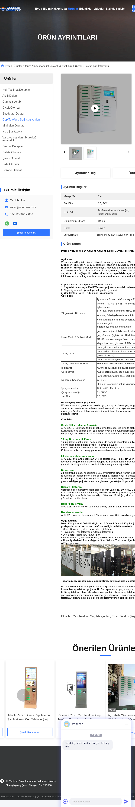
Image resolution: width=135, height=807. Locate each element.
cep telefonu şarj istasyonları (91, 616)
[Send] (126, 801)
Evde (38, 8)
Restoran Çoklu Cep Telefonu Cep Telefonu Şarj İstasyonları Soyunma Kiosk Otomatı (80, 718)
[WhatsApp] (7, 223)
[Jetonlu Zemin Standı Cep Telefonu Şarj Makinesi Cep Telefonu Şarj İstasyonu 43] (30, 687)
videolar (99, 8)
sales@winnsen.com (23, 207)
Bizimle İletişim (115, 8)
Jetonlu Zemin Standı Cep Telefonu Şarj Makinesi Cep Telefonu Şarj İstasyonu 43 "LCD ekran (29, 718)
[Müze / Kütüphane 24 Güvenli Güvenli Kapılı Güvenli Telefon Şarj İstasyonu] (96, 109)
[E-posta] (15, 223)
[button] (23, 695)
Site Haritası (7, 796)
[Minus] (126, 724)
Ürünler (73, 8)
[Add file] (65, 801)
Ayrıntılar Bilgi (86, 173)
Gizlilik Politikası (25, 796)
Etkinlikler (85, 8)
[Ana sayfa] (10, 9)
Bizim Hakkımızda (55, 8)
